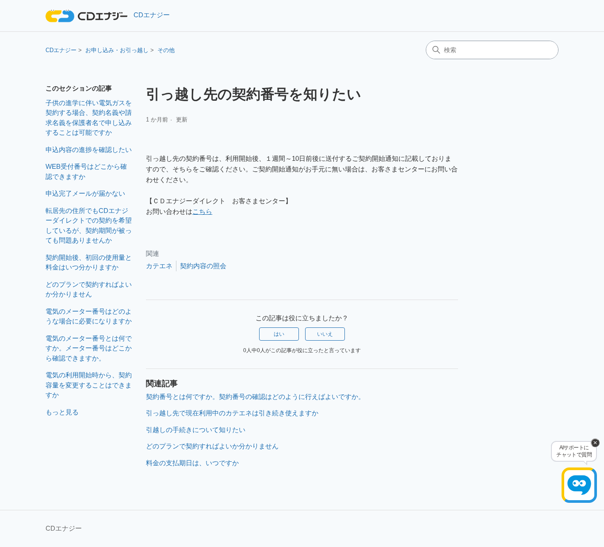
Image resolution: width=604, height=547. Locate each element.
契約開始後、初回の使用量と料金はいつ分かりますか (89, 262)
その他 (166, 50)
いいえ (325, 334)
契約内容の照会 (203, 266)
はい (279, 334)
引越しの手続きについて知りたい (195, 429)
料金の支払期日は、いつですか (192, 463)
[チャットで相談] (579, 485)
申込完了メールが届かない (85, 193)
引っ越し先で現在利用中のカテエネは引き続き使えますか (232, 413)
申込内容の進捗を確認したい (89, 149)
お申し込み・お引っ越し (117, 50)
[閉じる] (595, 442)
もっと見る (62, 412)
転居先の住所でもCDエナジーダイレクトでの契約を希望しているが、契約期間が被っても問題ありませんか (89, 225)
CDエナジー (61, 50)
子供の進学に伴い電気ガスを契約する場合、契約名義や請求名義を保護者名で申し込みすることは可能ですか (89, 118)
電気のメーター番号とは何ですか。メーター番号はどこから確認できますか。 (89, 348)
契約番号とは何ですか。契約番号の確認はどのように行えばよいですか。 (255, 396)
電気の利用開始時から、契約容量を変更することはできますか (89, 385)
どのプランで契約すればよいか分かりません (89, 289)
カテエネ (159, 266)
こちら (202, 211)
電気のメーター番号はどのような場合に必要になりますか (89, 316)
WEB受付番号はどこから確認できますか (86, 171)
